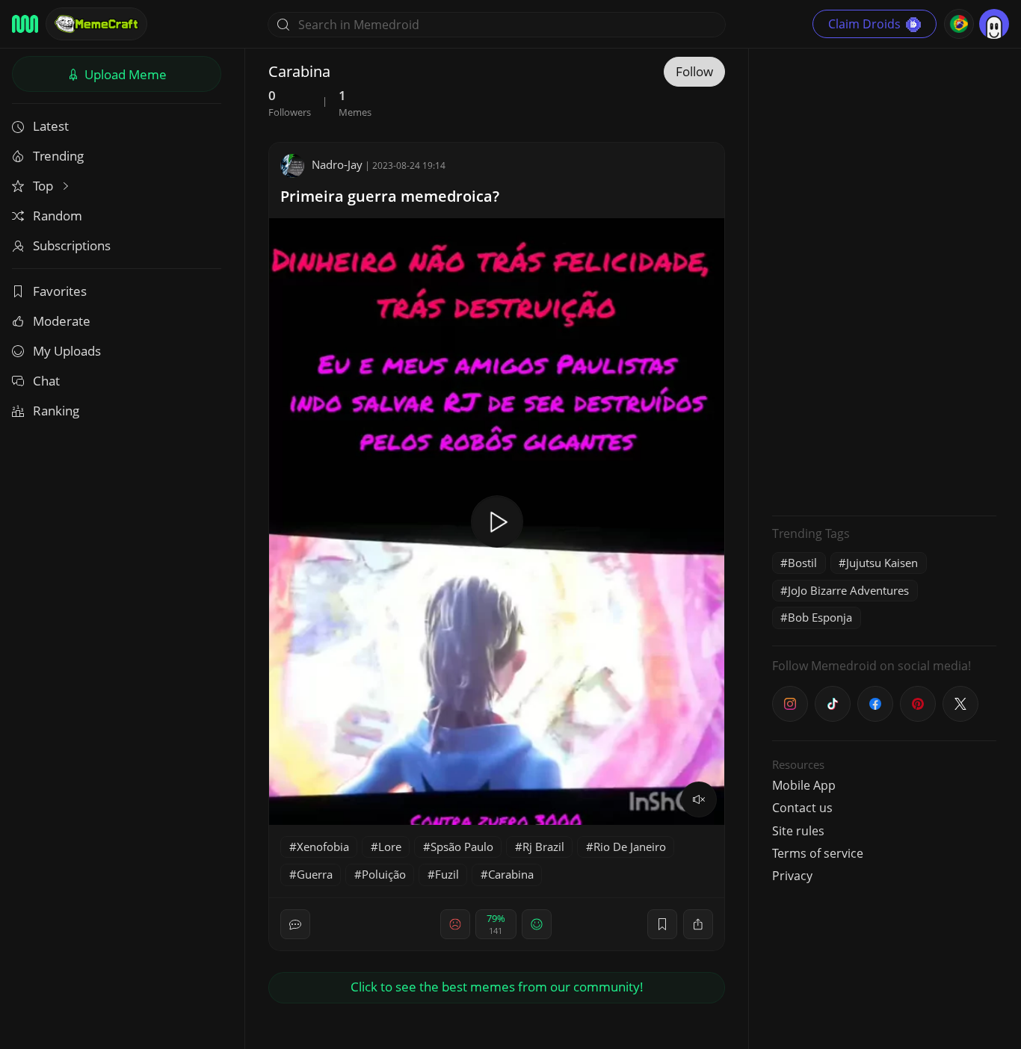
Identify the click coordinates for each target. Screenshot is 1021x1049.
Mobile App (804, 785)
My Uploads (67, 350)
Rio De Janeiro (629, 846)
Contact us (802, 807)
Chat (46, 380)
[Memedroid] (25, 24)
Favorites (60, 291)
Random (57, 215)
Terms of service (817, 853)
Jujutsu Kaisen (882, 562)
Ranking (56, 410)
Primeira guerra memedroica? (389, 196)
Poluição (384, 874)
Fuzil (447, 874)
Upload (124, 74)
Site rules (798, 831)
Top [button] (44, 185)
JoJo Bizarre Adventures (848, 590)
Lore (389, 846)
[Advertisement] (884, 280)
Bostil (802, 562)
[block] (698, 924)
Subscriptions (72, 245)
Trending (58, 155)
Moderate (61, 320)
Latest (51, 125)
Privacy (792, 875)
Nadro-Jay (337, 164)
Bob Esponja (820, 617)
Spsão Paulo (462, 846)
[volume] (699, 799)
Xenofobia (323, 846)
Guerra (315, 874)
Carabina (511, 874)
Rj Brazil (543, 846)
